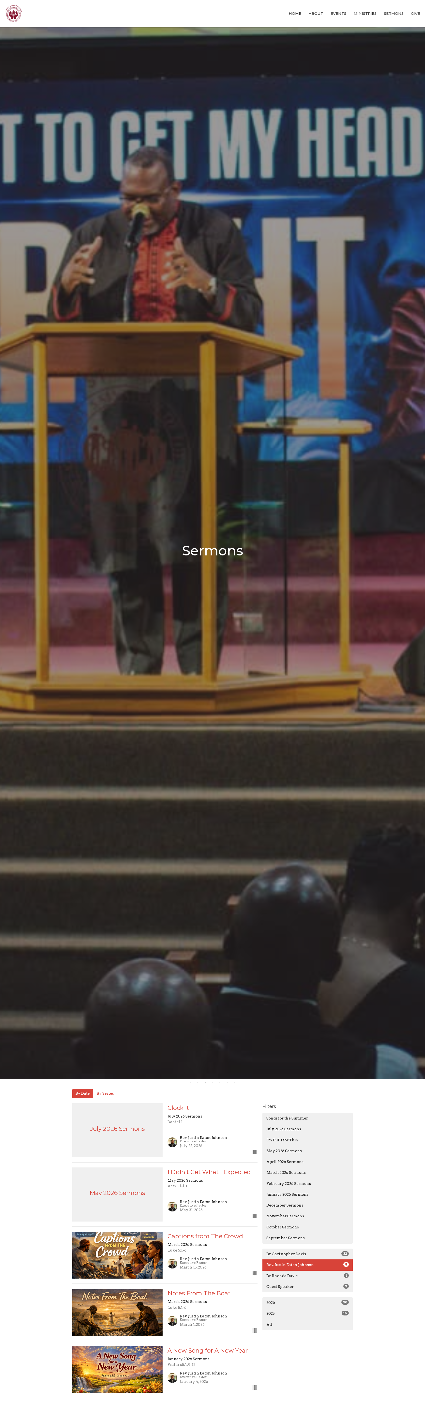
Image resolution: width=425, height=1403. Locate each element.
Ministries (365, 13)
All (269, 1324)
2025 (306, 1313)
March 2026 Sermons (286, 1172)
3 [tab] (205, 1082)
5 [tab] (219, 1082)
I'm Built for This (282, 1140)
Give (415, 13)
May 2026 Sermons (284, 1151)
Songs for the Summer (287, 1118)
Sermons (394, 13)
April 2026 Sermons (285, 1162)
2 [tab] (197, 1082)
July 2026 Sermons (283, 1129)
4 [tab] (212, 1082)
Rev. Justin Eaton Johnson (306, 1265)
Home (295, 13)
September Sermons (285, 1238)
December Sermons (284, 1205)
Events (338, 13)
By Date (83, 1093)
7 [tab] (234, 1082)
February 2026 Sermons (288, 1183)
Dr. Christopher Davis (306, 1254)
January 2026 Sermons (287, 1194)
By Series (105, 1093)
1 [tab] (190, 1082)
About (316, 13)
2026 (306, 1302)
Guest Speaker (306, 1286)
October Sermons (282, 1227)
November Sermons (285, 1216)
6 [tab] (227, 1082)
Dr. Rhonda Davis (306, 1276)
